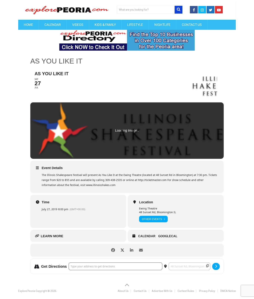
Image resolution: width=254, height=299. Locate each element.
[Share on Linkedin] (131, 250)
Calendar (52, 25)
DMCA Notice (228, 291)
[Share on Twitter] (122, 250)
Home (28, 25)
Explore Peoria (26, 291)
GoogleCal (167, 236)
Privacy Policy (207, 291)
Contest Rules (186, 291)
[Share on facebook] (113, 250)
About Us (123, 291)
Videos (77, 25)
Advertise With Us (162, 291)
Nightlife (162, 25)
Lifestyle (135, 25)
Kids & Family (105, 25)
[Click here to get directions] (216, 266)
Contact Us (192, 25)
